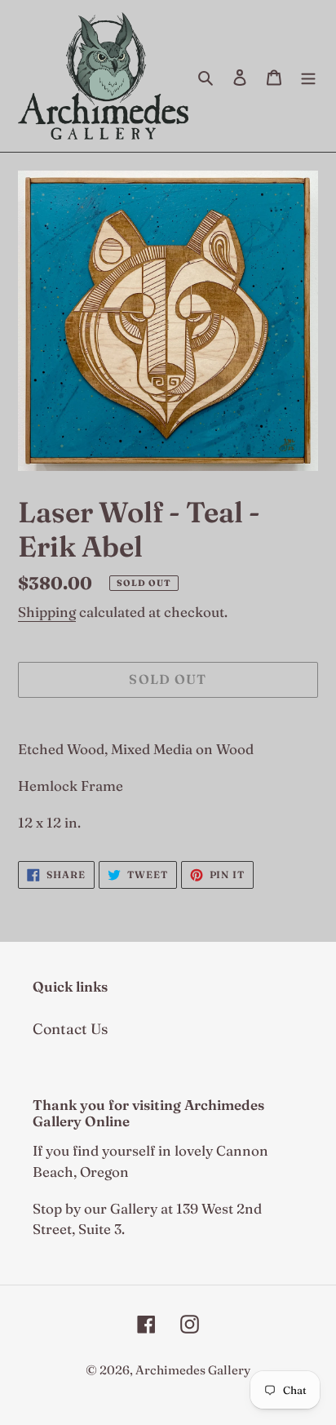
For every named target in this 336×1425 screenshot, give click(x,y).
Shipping (47, 611)
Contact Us (70, 1028)
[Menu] (308, 75)
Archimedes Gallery (192, 1370)
